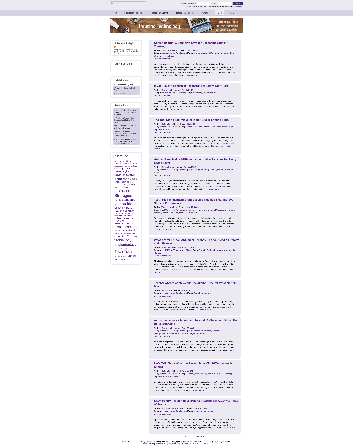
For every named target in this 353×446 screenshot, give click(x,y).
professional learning (123, 218)
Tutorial (131, 255)
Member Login (186, 3)
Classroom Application (176, 53)
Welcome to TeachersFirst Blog (124, 89)
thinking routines (119, 256)
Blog (220, 13)
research (125, 224)
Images (117, 187)
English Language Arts (217, 250)
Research (192, 210)
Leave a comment (162, 58)
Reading (119, 220)
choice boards (200, 53)
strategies (133, 236)
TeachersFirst (209, 93)
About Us (231, 13)
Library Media (121, 207)
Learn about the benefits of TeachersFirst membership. (223, 6)
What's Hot (207, 13)
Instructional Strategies (215, 210)
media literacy (126, 210)
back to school (195, 127)
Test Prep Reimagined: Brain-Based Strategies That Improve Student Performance (126, 141)
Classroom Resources (134, 13)
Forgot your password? (194, 6)
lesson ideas (125, 204)
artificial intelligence (124, 161)
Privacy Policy (174, 444)
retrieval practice (170, 213)
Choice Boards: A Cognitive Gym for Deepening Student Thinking (125, 112)
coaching (197, 93)
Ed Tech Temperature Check (178, 250)
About (151, 444)
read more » (191, 75)
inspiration (125, 187)
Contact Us (186, 444)
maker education (225, 170)
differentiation (215, 53)
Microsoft (117, 213)
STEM (125, 236)
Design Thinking (201, 170)
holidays (133, 184)
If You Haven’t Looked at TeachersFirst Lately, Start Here (124, 120)
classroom (124, 163)
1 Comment (193, 213)
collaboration (128, 166)
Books (117, 164)
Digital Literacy (122, 170)
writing (124, 259)
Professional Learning (159, 13)
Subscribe (207, 444)
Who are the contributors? (124, 94)
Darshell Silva (167, 167)
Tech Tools (123, 251)
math (116, 211)
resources (121, 227)
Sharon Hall (166, 90)
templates (169, 56)
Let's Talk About (172, 127)
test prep (183, 213)
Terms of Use (161, 444)
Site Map (196, 444)
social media (127, 233)
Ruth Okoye (167, 124)
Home (116, 13)
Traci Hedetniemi (169, 50)
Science (133, 227)
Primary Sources (126, 215)
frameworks (122, 178)
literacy (131, 208)
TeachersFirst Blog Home (124, 85)
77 (194, 436)
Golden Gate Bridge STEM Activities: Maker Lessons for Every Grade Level (125, 133)
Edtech (130, 174)
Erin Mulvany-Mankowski (173, 408)
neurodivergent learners (193, 333)
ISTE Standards (124, 199)
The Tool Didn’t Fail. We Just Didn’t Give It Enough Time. (125, 127)
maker (213, 170)
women (117, 259)
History (125, 185)
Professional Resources (186, 13)
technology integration (122, 248)
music (116, 215)
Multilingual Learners (128, 213)
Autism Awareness (202, 331)
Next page (200, 436)
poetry (210, 411)
